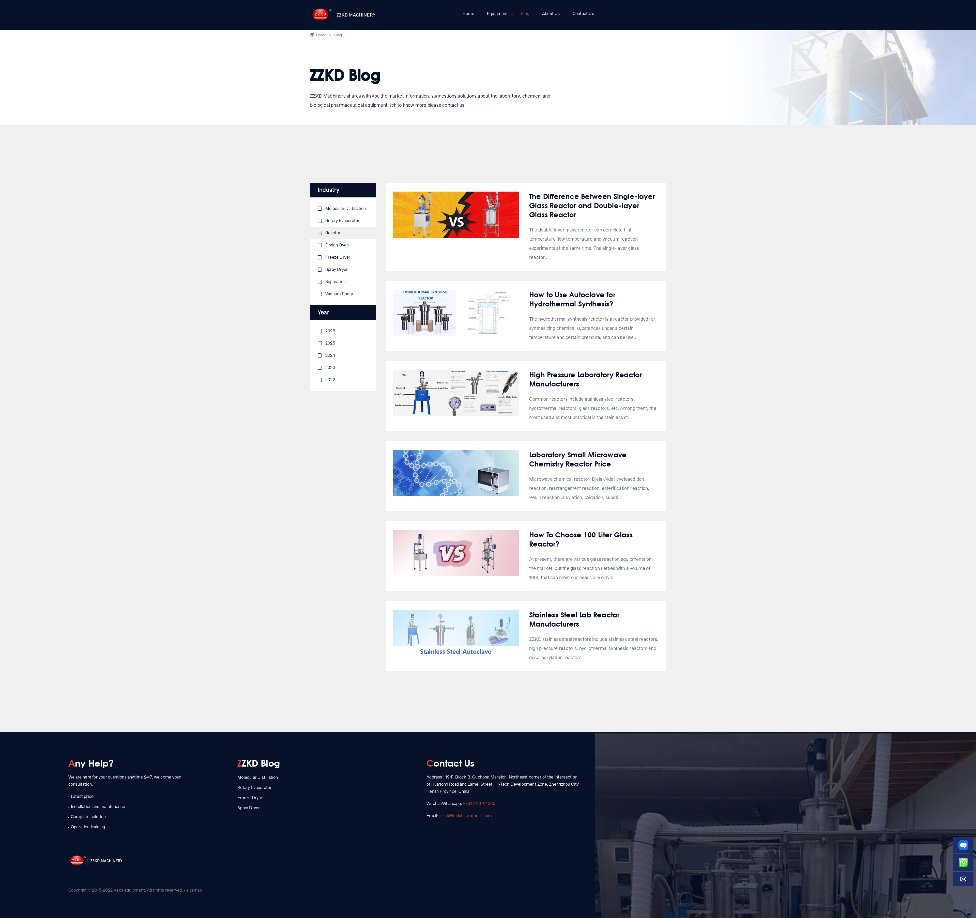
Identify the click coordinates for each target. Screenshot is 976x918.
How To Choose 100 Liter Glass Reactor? (581, 539)
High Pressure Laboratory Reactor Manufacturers (585, 379)
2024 (330, 355)
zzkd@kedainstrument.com (465, 815)
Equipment (497, 13)
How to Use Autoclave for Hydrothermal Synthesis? (572, 299)
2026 (330, 331)
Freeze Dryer (337, 257)
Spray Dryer (336, 269)
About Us (551, 13)
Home (468, 13)
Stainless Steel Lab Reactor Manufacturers (574, 619)
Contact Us (583, 13)
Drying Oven (337, 245)
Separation (335, 281)
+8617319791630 (479, 803)
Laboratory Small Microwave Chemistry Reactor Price (578, 459)
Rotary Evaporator (342, 220)
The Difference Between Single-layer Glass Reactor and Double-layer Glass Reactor (592, 205)
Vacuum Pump (339, 294)
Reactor (332, 233)
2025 (330, 343)
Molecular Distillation (345, 208)
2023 (330, 367)
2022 (330, 379)
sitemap (194, 890)
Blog (525, 13)
